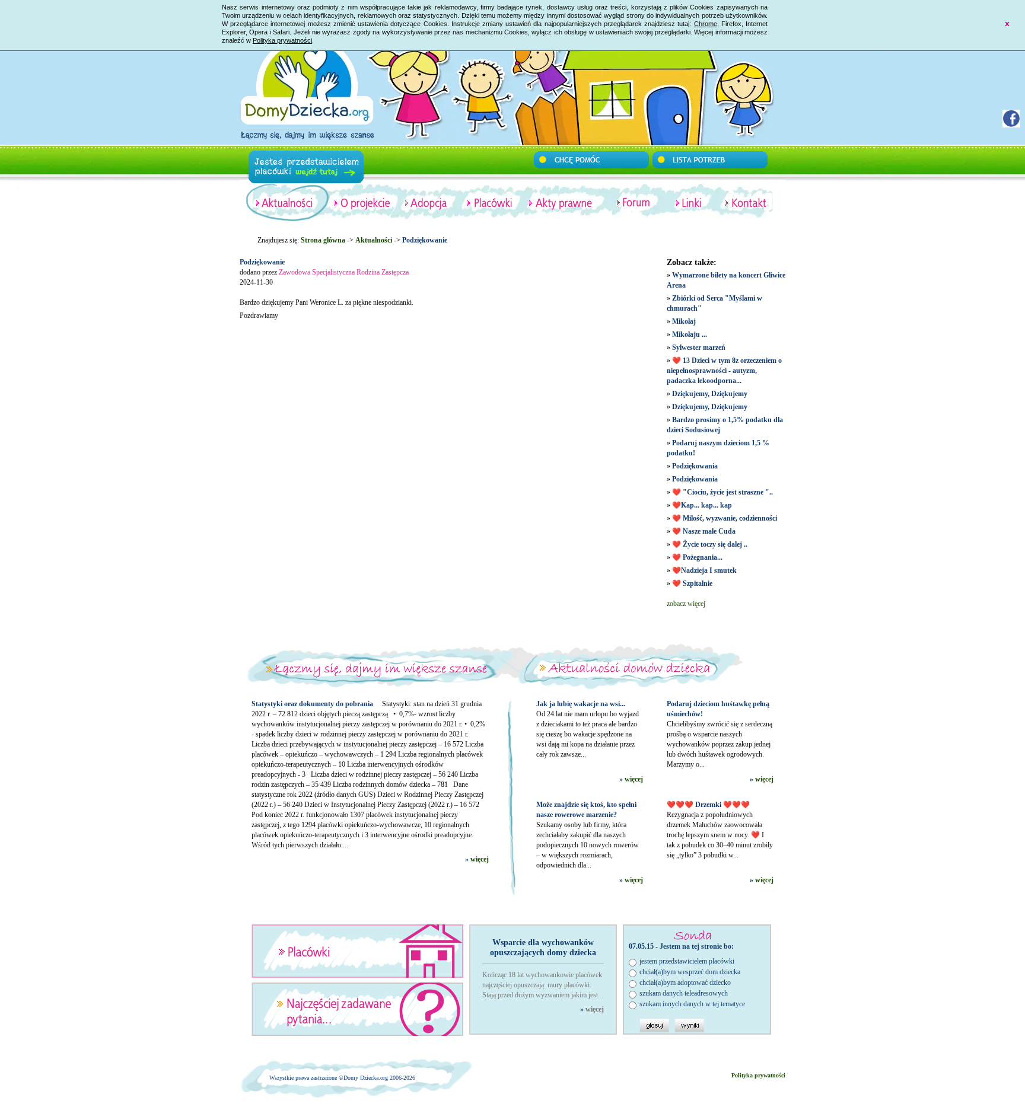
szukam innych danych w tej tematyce (692, 1004)
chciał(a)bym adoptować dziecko (685, 982)
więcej (479, 859)
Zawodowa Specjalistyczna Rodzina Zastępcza (344, 272)
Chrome (705, 23)
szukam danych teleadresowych (683, 993)
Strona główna (323, 240)
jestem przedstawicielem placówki (686, 961)
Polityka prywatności (282, 40)
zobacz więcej (686, 603)
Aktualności (373, 240)
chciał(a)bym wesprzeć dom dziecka (689, 972)
